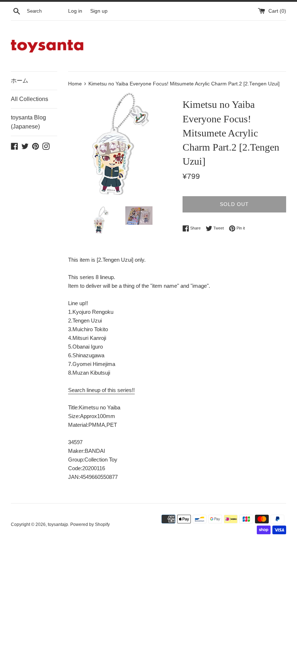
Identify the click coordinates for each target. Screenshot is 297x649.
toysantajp (58, 524)
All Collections (29, 99)
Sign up (99, 11)
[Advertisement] (148, 595)
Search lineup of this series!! (101, 390)
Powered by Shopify (90, 524)
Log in (75, 11)
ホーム (19, 80)
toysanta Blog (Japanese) (28, 122)
